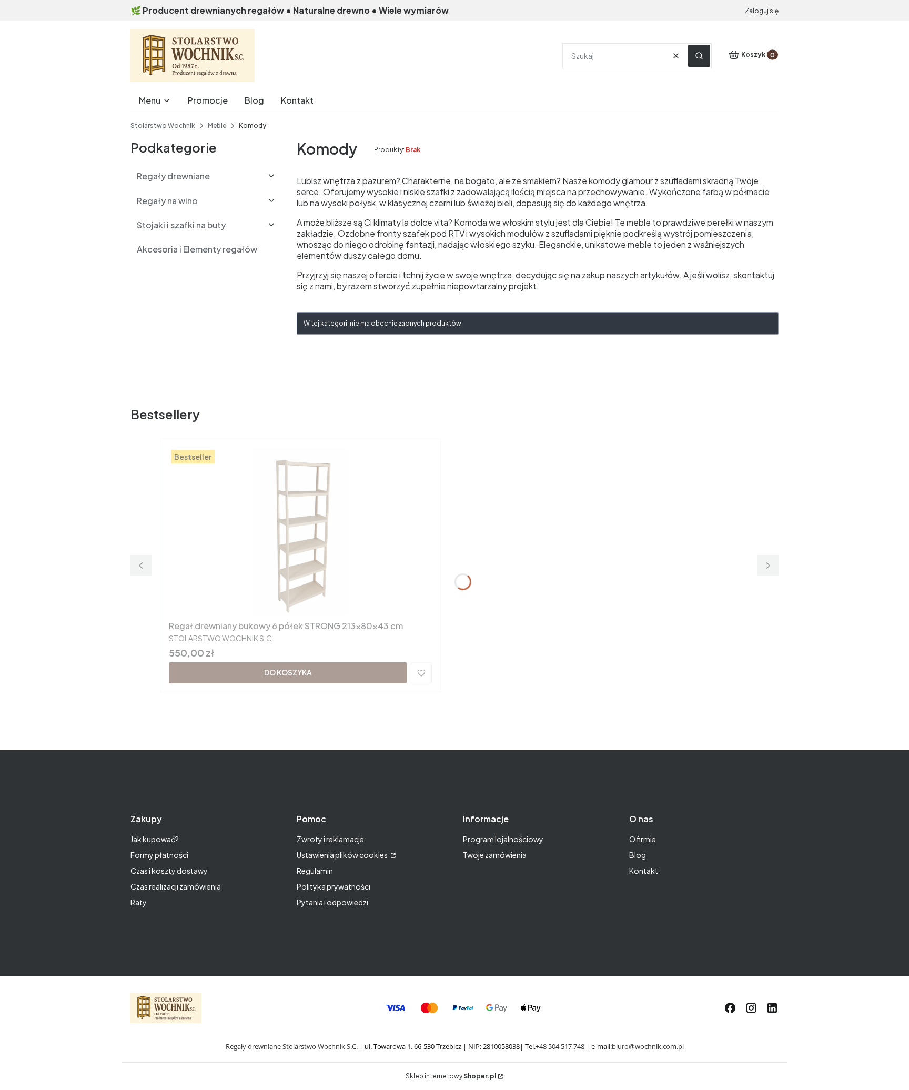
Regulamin (315, 870)
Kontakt (643, 870)
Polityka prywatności (333, 886)
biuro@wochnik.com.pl (648, 1046)
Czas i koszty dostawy (169, 870)
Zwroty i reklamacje (330, 839)
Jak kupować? (154, 839)
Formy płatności (159, 855)
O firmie (642, 839)
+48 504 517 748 (560, 1046)
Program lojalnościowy (503, 839)
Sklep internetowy (451, 1076)
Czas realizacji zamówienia (175, 886)
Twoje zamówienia (495, 855)
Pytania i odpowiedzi (332, 902)
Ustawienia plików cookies (343, 855)
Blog (637, 855)
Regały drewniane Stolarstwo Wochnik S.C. (292, 1046)
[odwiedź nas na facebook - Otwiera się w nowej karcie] (730, 1008)
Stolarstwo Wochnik (162, 125)
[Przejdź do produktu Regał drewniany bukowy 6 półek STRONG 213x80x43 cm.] (300, 532)
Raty (138, 902)
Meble (217, 125)
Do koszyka (288, 672)
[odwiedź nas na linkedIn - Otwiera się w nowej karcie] (772, 1008)
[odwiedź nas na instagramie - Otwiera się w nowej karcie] (751, 1008)
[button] (699, 56)
